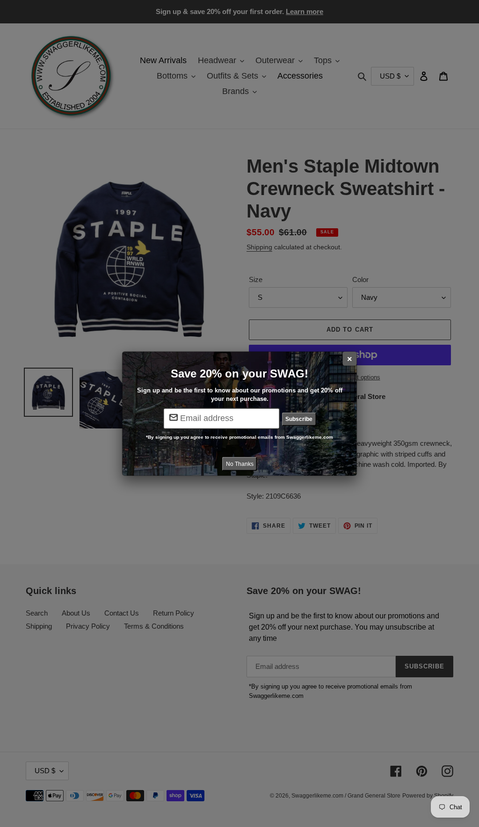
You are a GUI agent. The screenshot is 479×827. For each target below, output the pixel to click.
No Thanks (240, 463)
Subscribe (298, 419)
